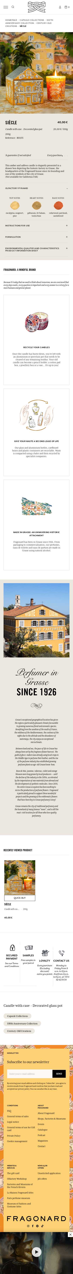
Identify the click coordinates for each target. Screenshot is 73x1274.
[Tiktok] (42, 1226)
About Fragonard (46, 1113)
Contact (41, 1146)
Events (41, 1124)
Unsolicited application (49, 1173)
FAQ (9, 1111)
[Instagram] (28, 1226)
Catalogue (42, 1130)
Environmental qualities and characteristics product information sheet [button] (32, 249)
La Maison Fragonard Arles (20, 1193)
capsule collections (17, 1016)
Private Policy (13, 1136)
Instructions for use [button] (17, 226)
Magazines (43, 1141)
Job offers (42, 1179)
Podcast (41, 1135)
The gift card (13, 1173)
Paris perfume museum (18, 1198)
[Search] (13, 7)
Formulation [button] (13, 237)
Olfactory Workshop (17, 1179)
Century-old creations (19, 1031)
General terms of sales (18, 1116)
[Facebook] (32, 1226)
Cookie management (17, 1141)
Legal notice (13, 1122)
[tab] (36, 188)
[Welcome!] (37, 6)
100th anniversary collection (22, 1023)
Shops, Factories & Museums (52, 1119)
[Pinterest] (37, 1226)
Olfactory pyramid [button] (16, 188)
